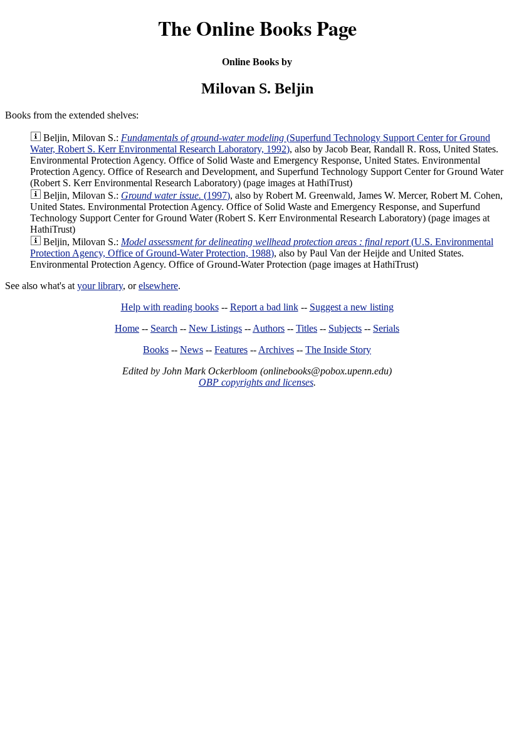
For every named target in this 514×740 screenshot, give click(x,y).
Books (156, 349)
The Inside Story (338, 349)
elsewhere (158, 285)
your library (100, 285)
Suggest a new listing (352, 307)
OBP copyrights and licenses (256, 382)
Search (163, 328)
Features (231, 349)
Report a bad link (264, 307)
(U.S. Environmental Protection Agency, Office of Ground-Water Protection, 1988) (261, 247)
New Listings (215, 328)
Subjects (345, 328)
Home (127, 328)
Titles (306, 328)
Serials (386, 328)
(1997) (175, 195)
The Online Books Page (257, 28)
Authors (269, 328)
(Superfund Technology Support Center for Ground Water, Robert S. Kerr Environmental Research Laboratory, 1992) (260, 143)
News (191, 349)
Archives (276, 349)
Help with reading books (170, 307)
